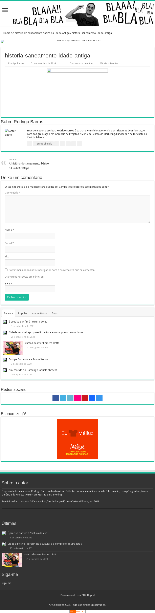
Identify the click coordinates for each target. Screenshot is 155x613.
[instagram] (99, 398)
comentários (39, 313)
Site (7, 256)
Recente (8, 313)
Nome (9, 229)
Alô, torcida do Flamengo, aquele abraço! (33, 370)
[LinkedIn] (70, 398)
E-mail (9, 243)
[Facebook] (55, 398)
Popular (22, 313)
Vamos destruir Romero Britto (42, 342)
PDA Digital (88, 595)
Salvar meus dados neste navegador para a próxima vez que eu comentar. (52, 270)
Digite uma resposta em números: (24, 276)
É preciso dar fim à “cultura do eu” (28, 321)
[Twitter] (63, 398)
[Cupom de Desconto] (77, 439)
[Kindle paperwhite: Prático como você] (77, 41)
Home (6, 32)
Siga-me (10, 574)
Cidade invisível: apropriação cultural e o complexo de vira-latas (46, 332)
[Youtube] (85, 398)
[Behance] (92, 398)
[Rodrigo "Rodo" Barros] (77, 13)
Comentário (13, 192)
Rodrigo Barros (16, 63)
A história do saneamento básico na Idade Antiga (41, 32)
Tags (55, 313)
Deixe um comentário (81, 63)
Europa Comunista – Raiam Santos (28, 359)
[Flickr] (77, 398)
